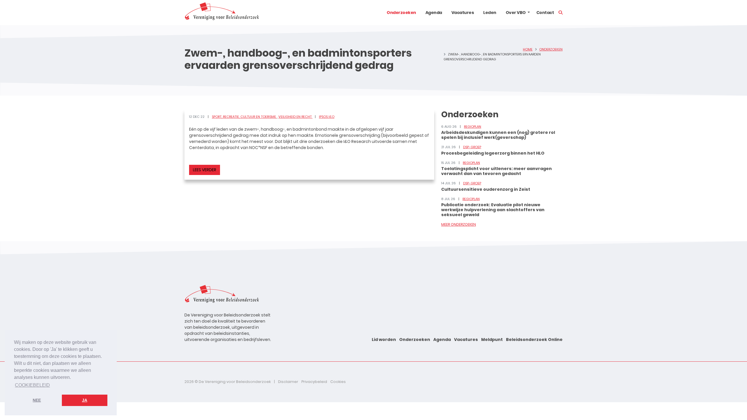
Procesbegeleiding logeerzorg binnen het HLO (492, 153)
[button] (529, 12)
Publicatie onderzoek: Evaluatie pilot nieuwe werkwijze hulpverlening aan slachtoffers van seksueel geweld (492, 210)
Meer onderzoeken (458, 224)
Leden (489, 12)
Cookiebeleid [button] (32, 385)
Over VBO (516, 12)
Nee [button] (37, 400)
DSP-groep (472, 147)
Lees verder (204, 170)
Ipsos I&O (326, 116)
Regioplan (472, 126)
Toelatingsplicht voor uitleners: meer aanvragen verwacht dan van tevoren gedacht (496, 171)
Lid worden (384, 339)
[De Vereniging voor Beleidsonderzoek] (221, 12)
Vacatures (462, 12)
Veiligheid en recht (295, 116)
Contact (545, 12)
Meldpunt (492, 339)
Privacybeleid (314, 381)
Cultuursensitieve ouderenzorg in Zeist (485, 189)
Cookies (338, 381)
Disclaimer (288, 381)
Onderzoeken (401, 12)
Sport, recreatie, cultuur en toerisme (244, 116)
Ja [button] (84, 400)
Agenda (433, 12)
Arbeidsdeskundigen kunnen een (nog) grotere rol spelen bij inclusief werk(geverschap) (498, 135)
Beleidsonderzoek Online (534, 339)
